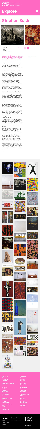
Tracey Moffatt (23, 376)
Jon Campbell (4, 386)
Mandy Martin (4, 408)
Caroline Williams (23, 402)
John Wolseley (23, 403)
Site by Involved (27, 424)
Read (4, 420)
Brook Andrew (5, 376)
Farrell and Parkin (5, 394)
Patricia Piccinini (23, 386)
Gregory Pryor (23, 390)
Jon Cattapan (4, 387)
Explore (9, 11)
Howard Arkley (5, 377)
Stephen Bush (5, 384)
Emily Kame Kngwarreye (7, 403)
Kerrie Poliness (23, 388)
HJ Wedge (22, 401)
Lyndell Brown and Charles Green (8, 383)
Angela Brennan (5, 381)
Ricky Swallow (23, 397)
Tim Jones (4, 401)
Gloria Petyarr (23, 384)
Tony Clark (4, 388)
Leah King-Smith (5, 402)
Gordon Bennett (5, 379)
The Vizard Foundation (15, 3)
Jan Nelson (22, 379)
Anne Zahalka (23, 406)
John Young (22, 405)
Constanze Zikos (23, 408)
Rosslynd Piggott (23, 387)
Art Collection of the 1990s (16, 4)
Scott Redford (23, 391)
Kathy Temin (22, 398)
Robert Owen (23, 381)
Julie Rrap (22, 392)
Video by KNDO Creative (28, 425)
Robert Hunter (5, 397)
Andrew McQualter (6, 409)
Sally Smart (22, 395)
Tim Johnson (4, 399)
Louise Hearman (5, 395)
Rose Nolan (22, 380)
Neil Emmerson (5, 392)
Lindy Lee (4, 405)
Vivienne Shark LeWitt (24, 394)
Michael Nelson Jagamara (7, 398)
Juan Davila (4, 390)
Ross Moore (22, 377)
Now (4, 424)
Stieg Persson (23, 383)
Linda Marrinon (5, 406)
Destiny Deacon (5, 391)
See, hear (5, 422)
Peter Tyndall (23, 399)
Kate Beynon (4, 380)
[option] (12, 35)
